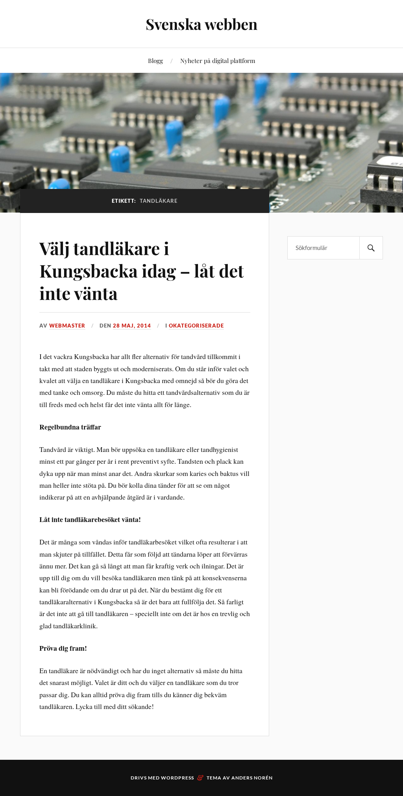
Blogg (155, 60)
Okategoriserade (196, 325)
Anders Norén (252, 778)
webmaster (67, 325)
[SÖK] (371, 247)
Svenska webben (201, 24)
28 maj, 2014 (132, 325)
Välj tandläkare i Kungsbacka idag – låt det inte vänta (141, 270)
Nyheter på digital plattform (217, 60)
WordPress (177, 778)
